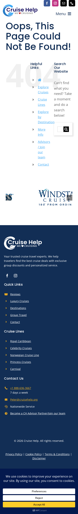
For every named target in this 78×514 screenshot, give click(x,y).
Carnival (15, 371)
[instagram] (55, 3)
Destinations (18, 310)
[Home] (39, 80)
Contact (43, 164)
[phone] (72, 3)
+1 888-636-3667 (20, 390)
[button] (8, 199)
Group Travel (18, 317)
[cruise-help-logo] (20, 6)
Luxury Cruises (19, 303)
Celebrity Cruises (21, 350)
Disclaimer (39, 460)
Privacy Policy (13, 456)
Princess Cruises (20, 364)
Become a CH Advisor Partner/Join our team (37, 415)
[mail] (63, 3)
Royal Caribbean (20, 343)
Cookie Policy (33, 456)
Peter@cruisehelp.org (24, 401)
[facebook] (47, 3)
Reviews (15, 296)
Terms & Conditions (57, 456)
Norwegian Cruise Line (24, 357)
